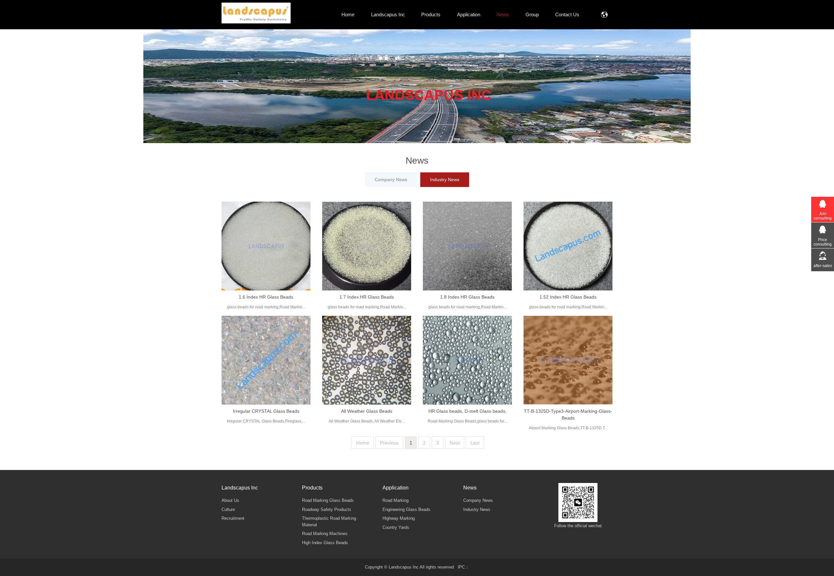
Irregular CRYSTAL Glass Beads (266, 411)
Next (455, 443)
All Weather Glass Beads (366, 411)
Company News (391, 179)
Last (475, 443)
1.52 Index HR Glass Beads (568, 297)
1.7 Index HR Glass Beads (366, 297)
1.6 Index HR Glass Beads (266, 297)
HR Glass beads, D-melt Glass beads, (467, 411)
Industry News (444, 179)
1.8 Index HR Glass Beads (467, 297)
